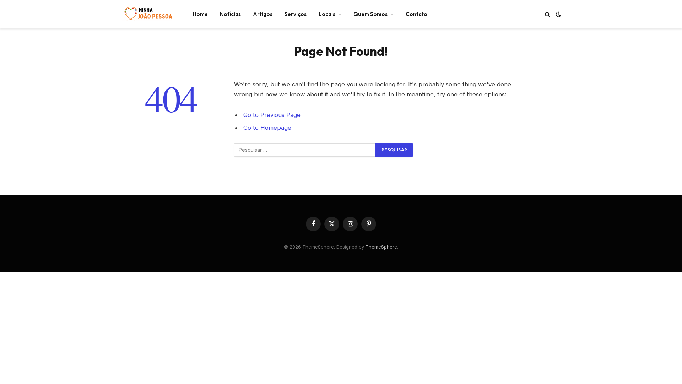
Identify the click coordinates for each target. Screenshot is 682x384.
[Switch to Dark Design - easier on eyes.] (557, 14)
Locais (327, 14)
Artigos (262, 14)
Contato (416, 14)
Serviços (296, 14)
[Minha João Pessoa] (147, 14)
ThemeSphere (381, 247)
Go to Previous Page (272, 114)
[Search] (547, 14)
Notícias (230, 14)
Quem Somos (370, 14)
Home (200, 14)
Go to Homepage (267, 127)
